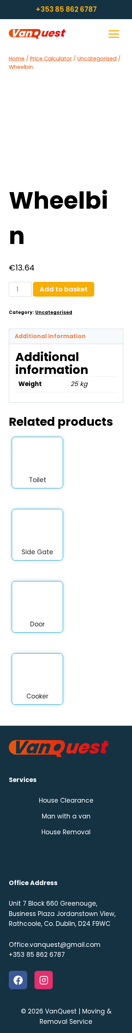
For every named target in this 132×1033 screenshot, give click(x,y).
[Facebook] (18, 980)
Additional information (50, 336)
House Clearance (66, 800)
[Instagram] (43, 980)
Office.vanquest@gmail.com (54, 944)
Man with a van (66, 816)
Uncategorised (53, 312)
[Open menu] (113, 33)
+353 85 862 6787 (66, 9)
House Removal (66, 832)
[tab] (66, 336)
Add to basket (64, 289)
